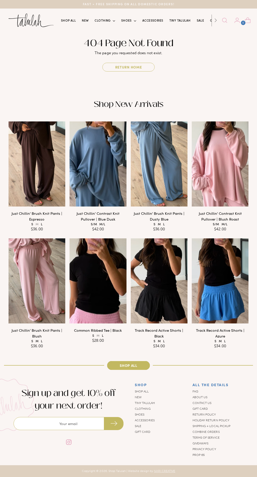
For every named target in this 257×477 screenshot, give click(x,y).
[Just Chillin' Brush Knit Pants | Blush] (37, 281)
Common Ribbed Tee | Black (98, 330)
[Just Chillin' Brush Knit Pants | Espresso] (37, 164)
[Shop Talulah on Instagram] (69, 443)
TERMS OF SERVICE (206, 437)
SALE (138, 426)
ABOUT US (200, 397)
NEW (138, 397)
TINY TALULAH (145, 403)
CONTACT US (202, 403)
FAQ (195, 391)
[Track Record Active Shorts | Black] (159, 281)
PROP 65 (198, 455)
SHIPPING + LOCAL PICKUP (211, 426)
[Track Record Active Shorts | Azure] (220, 281)
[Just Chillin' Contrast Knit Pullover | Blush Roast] (220, 164)
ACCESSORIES (145, 420)
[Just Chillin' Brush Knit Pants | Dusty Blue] (159, 164)
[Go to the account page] (235, 20)
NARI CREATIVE (164, 471)
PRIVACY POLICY (204, 449)
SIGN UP (113, 423)
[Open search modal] (225, 20)
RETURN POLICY (204, 414)
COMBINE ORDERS (206, 432)
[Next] (215, 20)
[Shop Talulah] (31, 20)
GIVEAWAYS (200, 443)
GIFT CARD (142, 432)
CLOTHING (143, 409)
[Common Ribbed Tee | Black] (98, 281)
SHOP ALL (142, 391)
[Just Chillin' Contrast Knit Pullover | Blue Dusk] (98, 164)
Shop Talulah (117, 471)
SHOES (139, 414)
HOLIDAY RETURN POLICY (211, 420)
